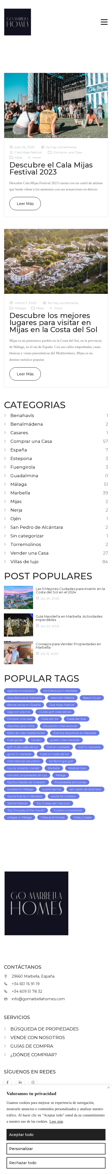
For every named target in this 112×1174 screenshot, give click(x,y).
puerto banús (51, 789)
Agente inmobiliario (21, 691)
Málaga (20, 308)
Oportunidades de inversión (26, 782)
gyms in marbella (19, 754)
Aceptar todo (21, 1134)
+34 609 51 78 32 (27, 991)
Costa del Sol (49, 719)
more (37, 157)
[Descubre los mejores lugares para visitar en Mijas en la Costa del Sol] (56, 261)
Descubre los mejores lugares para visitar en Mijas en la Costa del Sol (53, 322)
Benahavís (22, 415)
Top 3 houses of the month (26, 810)
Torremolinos (25, 544)
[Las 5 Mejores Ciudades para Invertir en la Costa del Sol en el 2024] (18, 597)
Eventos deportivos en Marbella (74, 733)
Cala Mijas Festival (28, 152)
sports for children (63, 796)
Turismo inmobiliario (67, 810)
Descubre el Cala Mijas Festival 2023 (51, 168)
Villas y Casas (82, 817)
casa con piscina (18, 712)
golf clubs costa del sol (22, 747)
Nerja (16, 510)
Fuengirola (22, 467)
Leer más (56, 1121)
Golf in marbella (89, 747)
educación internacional (60, 726)
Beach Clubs (92, 698)
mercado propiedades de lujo (27, 775)
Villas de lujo (24, 561)
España (18, 449)
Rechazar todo (22, 1162)
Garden (36, 740)
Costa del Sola (76, 719)
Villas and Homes (53, 817)
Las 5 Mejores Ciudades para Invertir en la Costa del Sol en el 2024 (70, 590)
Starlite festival (17, 803)
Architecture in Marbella (60, 691)
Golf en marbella (58, 747)
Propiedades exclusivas (70, 782)
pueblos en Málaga (20, 789)
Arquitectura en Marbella (24, 698)
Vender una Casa (29, 553)
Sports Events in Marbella (24, 796)
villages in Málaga (19, 817)
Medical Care (77, 768)
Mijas (18, 157)
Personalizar (21, 1148)
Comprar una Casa (67, 152)
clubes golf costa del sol (55, 712)
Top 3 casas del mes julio (53, 803)
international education (23, 761)
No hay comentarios (61, 147)
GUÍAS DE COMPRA (31, 1046)
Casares (19, 432)
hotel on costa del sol (54, 754)
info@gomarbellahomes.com (38, 999)
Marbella (20, 492)
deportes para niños (20, 726)
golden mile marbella (64, 740)
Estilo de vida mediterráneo (26, 733)
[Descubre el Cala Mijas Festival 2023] (56, 105)
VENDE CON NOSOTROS (37, 1037)
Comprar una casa (19, 719)
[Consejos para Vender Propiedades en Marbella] (18, 652)
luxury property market (23, 768)
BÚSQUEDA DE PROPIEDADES (44, 1029)
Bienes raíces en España (24, 705)
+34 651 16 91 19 (26, 984)
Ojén (15, 518)
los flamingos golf (61, 761)
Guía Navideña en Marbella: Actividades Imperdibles (69, 618)
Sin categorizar (27, 535)
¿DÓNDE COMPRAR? (33, 1054)
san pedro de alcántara (85, 789)
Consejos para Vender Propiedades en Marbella (68, 645)
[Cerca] (108, 1087)
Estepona (21, 458)
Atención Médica (62, 698)
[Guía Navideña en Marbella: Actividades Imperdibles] (18, 625)
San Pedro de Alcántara (36, 527)
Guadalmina (24, 475)
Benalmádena (26, 424)
